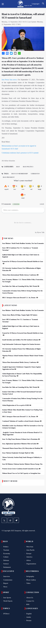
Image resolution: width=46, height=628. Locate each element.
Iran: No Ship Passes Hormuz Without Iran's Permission (20, 439)
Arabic (28, 617)
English (29, 614)
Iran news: (13, 80)
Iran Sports (7, 597)
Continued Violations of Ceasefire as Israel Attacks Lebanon (20, 421)
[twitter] (4, 520)
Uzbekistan (35, 173)
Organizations (31, 564)
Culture (5, 557)
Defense (6, 560)
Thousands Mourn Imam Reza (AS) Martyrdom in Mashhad (21, 448)
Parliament (7, 567)
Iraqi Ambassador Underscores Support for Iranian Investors (21, 344)
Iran (18, 167)
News (5, 587)
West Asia (29, 547)
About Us (29, 597)
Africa (28, 560)
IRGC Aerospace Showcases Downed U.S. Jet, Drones (19, 297)
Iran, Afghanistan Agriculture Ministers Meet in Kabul (19, 444)
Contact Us (30, 601)
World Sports (7, 601)
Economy (6, 553)
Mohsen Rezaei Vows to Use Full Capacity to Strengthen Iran (21, 473)
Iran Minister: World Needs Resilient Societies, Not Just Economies (23, 243)
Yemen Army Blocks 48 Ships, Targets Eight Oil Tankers (19, 315)
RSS (27, 604)
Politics (5, 547)
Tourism (6, 550)
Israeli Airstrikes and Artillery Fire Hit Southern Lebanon (20, 340)
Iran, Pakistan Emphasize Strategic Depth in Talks (18, 453)
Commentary (7, 580)
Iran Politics (28, 167)
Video (28, 583)
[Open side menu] (3, 4)
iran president (9, 177)
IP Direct (6, 614)
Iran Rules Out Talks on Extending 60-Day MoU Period (19, 286)
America (29, 557)
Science (6, 564)
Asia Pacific (30, 550)
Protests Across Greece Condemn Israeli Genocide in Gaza (20, 469)
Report (5, 583)
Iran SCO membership (19, 173)
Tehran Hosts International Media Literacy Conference (19, 275)
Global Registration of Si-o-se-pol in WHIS (15, 405)
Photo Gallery (31, 580)
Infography (30, 576)
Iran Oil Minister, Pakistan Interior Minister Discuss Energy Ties (22, 464)
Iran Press (5, 80)
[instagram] (10, 520)
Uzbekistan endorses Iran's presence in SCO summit (20, 153)
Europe (28, 553)
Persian (28, 620)
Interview (6, 576)
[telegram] (16, 520)
